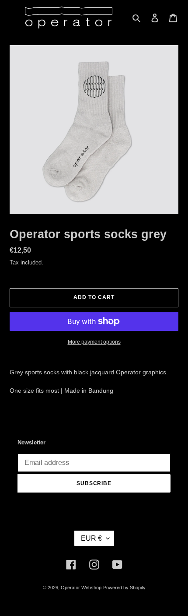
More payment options (94, 342)
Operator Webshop (81, 587)
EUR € (91, 538)
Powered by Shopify (124, 587)
